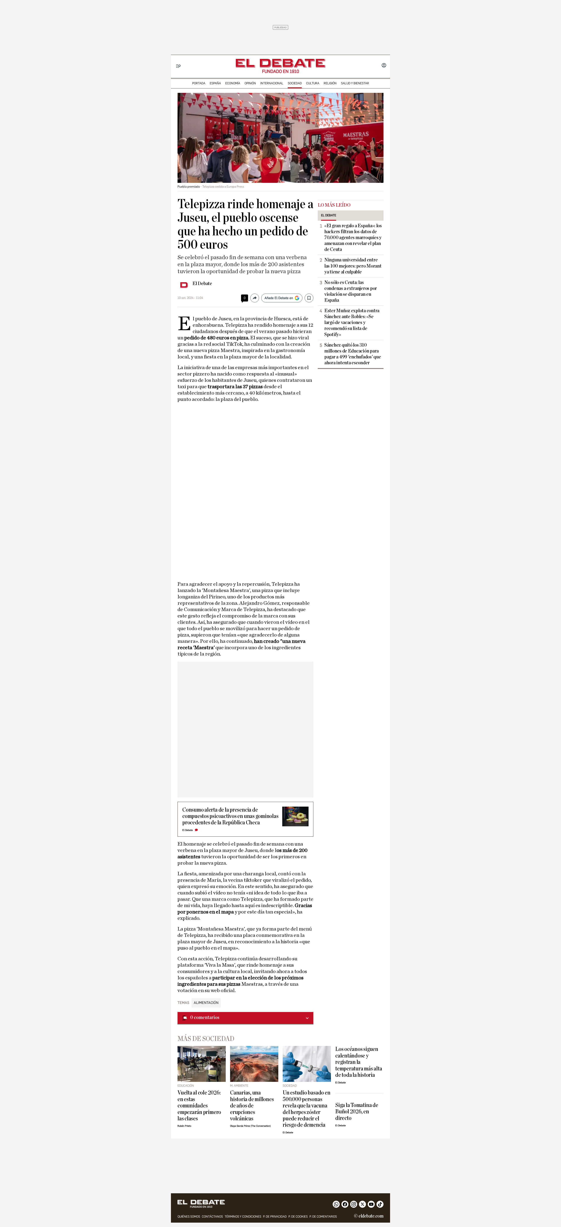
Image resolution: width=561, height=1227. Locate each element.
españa (215, 83)
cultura (312, 83)
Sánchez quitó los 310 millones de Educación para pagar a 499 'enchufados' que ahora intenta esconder (352, 353)
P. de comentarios (323, 1216)
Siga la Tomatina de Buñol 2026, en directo (356, 1111)
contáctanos (212, 1216)
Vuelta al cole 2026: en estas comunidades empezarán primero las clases (199, 1105)
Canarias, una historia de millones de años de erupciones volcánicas (252, 1105)
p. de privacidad (275, 1216)
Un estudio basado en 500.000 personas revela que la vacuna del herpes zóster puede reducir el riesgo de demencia (306, 1109)
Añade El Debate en (279, 298)
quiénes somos (189, 1216)
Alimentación (206, 1003)
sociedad (295, 83)
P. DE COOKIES (298, 1216)
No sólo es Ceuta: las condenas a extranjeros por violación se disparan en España (350, 291)
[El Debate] (280, 63)
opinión (250, 83)
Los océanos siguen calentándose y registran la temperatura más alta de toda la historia (358, 1062)
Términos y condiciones (243, 1216)
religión (330, 83)
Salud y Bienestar (355, 83)
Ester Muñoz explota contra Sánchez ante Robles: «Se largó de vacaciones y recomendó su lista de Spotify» (351, 322)
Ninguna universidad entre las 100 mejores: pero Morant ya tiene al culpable (352, 265)
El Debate (202, 283)
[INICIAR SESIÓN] (384, 66)
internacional (271, 83)
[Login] (384, 66)
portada (198, 83)
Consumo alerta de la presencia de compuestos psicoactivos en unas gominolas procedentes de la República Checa (230, 816)
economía (232, 83)
